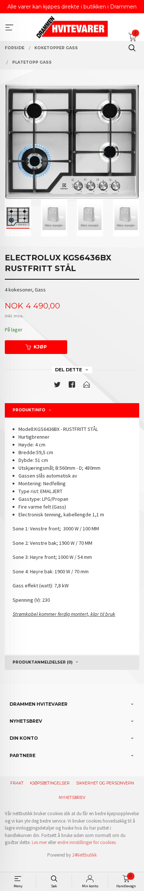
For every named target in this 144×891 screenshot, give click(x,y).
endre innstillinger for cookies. (87, 842)
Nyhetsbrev (72, 797)
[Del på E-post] (87, 386)
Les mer (39, 842)
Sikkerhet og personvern (105, 783)
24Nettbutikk (84, 855)
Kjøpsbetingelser (50, 783)
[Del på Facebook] (72, 386)
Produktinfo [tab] (29, 410)
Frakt (17, 783)
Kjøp (40, 347)
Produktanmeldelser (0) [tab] (42, 662)
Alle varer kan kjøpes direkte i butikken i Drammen (72, 6)
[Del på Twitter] (57, 386)
